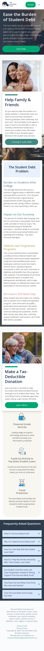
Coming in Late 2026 (21, 142)
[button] (39, 533)
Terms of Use (22, 626)
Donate (30, 4)
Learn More (21, 405)
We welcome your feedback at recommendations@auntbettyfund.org (22, 636)
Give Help (21, 49)
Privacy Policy (22, 628)
